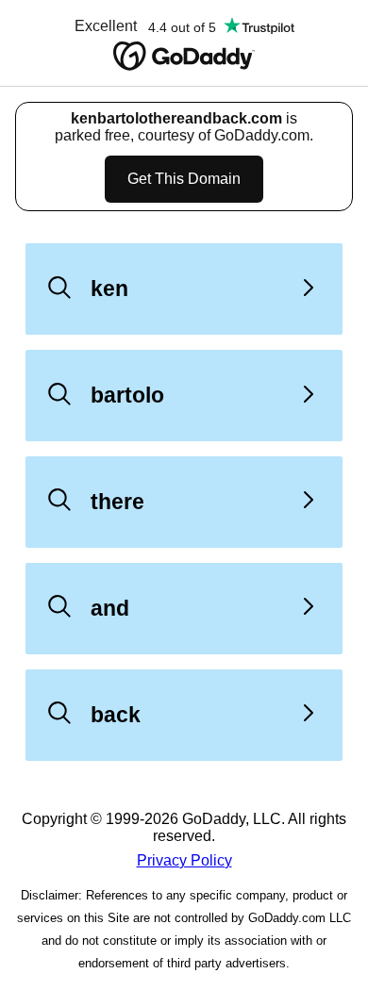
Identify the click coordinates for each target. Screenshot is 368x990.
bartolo (127, 395)
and (110, 608)
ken (109, 288)
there (117, 501)
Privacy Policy (184, 860)
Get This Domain (184, 179)
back (116, 714)
